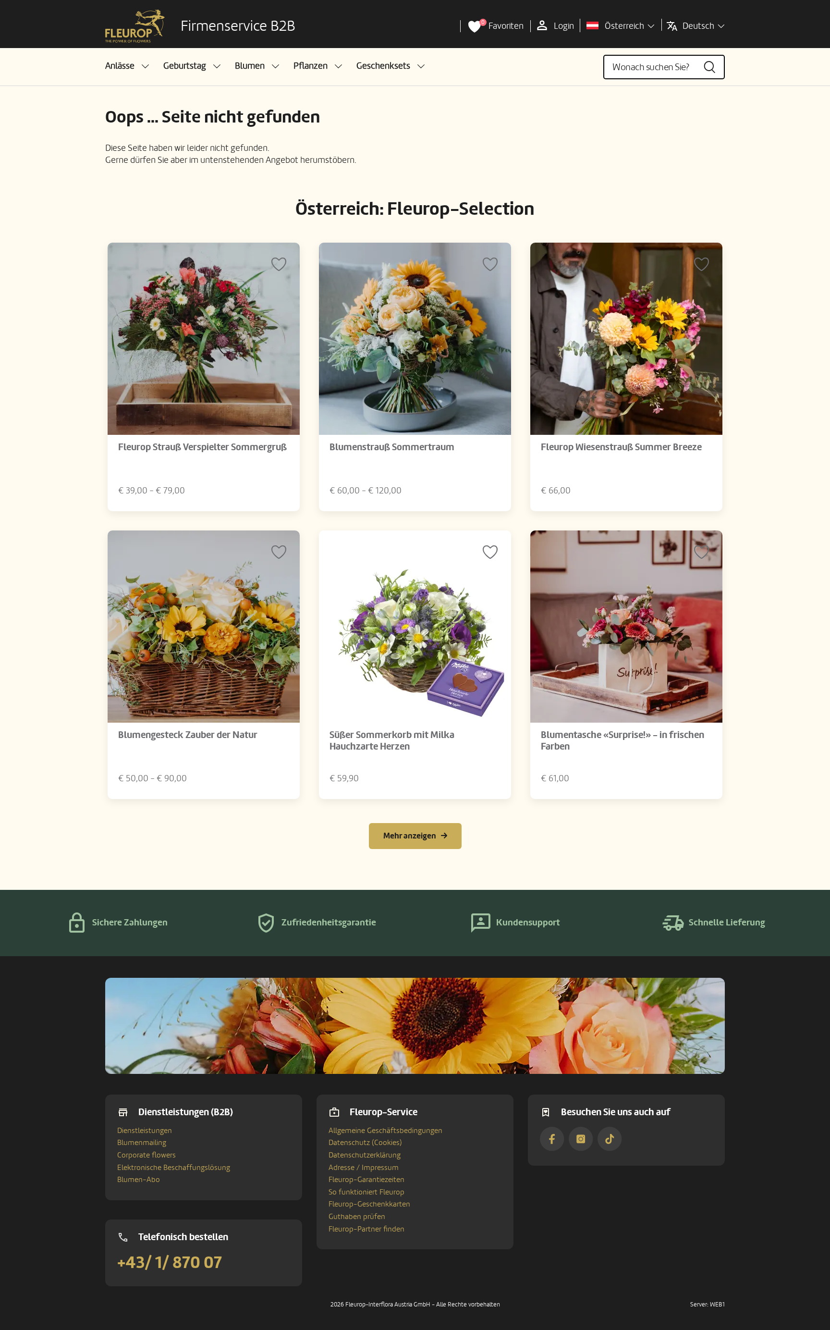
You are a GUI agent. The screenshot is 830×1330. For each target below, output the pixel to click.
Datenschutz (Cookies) (365, 1142)
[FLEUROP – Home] (135, 26)
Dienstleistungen (144, 1130)
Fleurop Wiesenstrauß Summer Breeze (621, 447)
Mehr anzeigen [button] (409, 836)
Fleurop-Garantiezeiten (366, 1179)
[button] (127, 66)
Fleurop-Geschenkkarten (369, 1204)
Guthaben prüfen (357, 1216)
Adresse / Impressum (364, 1167)
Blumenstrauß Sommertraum (392, 447)
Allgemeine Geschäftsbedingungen (385, 1130)
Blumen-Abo (138, 1179)
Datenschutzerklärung (365, 1155)
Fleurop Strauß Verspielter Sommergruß (202, 447)
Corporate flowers (146, 1155)
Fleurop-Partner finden (366, 1229)
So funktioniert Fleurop (366, 1192)
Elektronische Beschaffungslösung (173, 1167)
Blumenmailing (141, 1142)
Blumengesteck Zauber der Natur (187, 735)
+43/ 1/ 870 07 (169, 1262)
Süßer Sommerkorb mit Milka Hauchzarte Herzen (392, 740)
